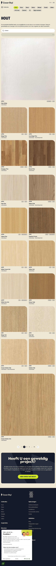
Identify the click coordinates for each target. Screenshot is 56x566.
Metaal (39, 7)
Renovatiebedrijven (33, 507)
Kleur (21, 7)
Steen (27, 7)
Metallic (3, 514)
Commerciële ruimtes (34, 511)
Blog (30, 521)
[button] (3, 563)
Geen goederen (6, 558)
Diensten (4, 528)
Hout (16, 7)
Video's (30, 526)
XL (30, 10)
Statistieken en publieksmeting (10, 552)
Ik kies (16, 558)
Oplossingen (32, 501)
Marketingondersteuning (35, 528)
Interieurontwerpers (33, 505)
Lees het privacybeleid (7, 544)
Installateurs (31, 509)
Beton (33, 7)
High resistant (37, 10)
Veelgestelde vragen (33, 524)
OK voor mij (27, 558)
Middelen (31, 518)
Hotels (30, 514)
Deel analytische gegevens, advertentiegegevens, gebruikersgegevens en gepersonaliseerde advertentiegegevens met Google (14, 550)
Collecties (6, 7)
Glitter (52, 7)
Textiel (45, 7)
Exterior (24, 10)
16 (34, 446)
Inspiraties (4, 523)
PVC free (17, 10)
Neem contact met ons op (28, 476)
